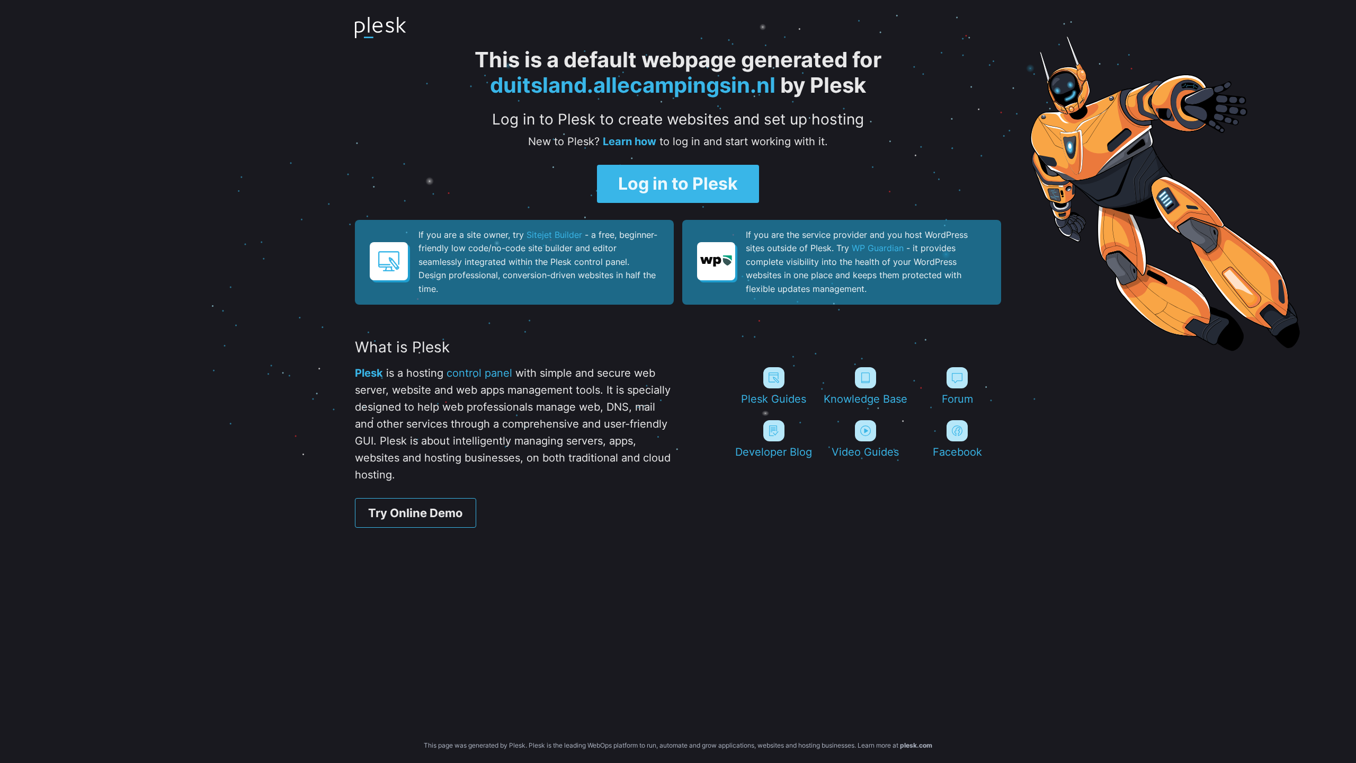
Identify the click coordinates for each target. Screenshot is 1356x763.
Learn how (629, 141)
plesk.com (916, 745)
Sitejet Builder (554, 234)
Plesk (369, 373)
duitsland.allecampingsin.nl (632, 85)
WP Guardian (878, 248)
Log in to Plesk (678, 183)
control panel (479, 373)
